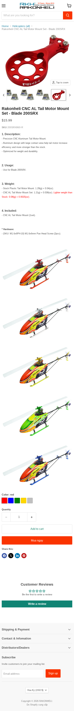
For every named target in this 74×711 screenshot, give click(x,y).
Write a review (37, 603)
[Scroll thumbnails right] (69, 95)
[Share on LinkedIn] (17, 555)
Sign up (53, 673)
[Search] (67, 15)
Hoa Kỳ (35, 690)
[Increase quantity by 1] (31, 517)
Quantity (6, 509)
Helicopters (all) (21, 26)
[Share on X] (10, 555)
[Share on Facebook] (4, 555)
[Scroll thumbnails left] (4, 95)
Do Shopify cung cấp (37, 704)
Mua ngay (37, 540)
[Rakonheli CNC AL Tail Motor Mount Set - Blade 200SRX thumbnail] (11, 94)
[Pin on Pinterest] (24, 555)
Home (5, 26)
